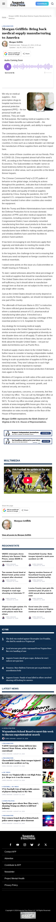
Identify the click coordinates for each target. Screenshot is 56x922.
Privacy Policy (11, 885)
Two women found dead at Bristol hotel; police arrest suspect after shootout (14, 574)
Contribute (42, 4)
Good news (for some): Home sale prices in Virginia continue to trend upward (41, 609)
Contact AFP (10, 852)
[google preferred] (12, 53)
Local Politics (9, 728)
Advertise (9, 858)
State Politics (9, 801)
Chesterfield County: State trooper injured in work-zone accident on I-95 (41, 556)
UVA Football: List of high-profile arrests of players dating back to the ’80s (20, 790)
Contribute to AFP (13, 865)
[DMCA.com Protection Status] (28, 915)
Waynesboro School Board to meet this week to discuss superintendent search (27, 733)
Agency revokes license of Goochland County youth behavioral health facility (40, 574)
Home (4, 17)
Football (7, 786)
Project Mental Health (14, 878)
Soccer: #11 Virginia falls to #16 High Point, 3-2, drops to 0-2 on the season (21, 776)
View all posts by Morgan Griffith (16, 535)
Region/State (8, 26)
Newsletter (9, 872)
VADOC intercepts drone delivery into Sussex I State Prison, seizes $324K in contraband (19, 748)
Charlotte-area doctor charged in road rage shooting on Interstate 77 (13, 590)
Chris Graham (11, 564)
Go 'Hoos (6, 772)
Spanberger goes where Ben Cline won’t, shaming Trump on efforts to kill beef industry (20, 806)
